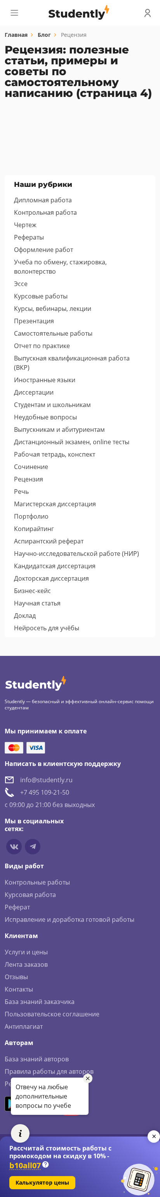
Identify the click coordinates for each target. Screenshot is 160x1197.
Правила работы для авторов (49, 1071)
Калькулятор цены (42, 1182)
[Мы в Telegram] (32, 846)
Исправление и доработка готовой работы (69, 919)
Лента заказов (26, 964)
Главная (16, 34)
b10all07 (25, 1166)
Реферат (17, 907)
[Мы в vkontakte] (14, 846)
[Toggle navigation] (14, 12)
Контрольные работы (37, 882)
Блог (44, 34)
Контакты (19, 989)
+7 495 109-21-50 (44, 792)
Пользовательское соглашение (52, 1014)
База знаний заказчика (40, 1001)
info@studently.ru (46, 780)
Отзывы (16, 977)
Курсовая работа (30, 894)
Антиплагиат (24, 1026)
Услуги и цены (26, 952)
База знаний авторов (37, 1059)
